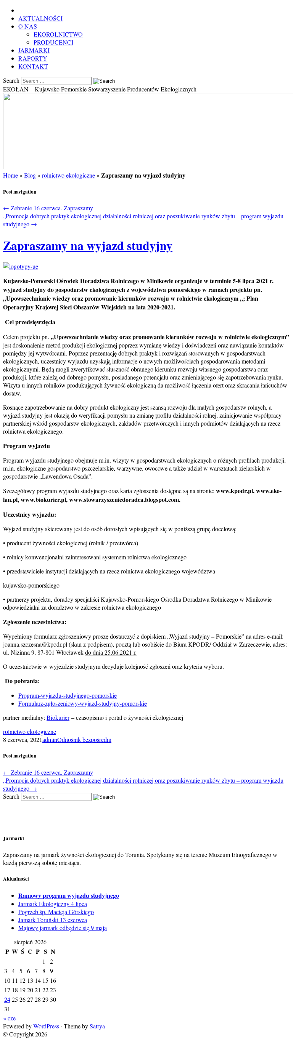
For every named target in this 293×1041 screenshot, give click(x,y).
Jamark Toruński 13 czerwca (52, 920)
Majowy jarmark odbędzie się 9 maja (62, 928)
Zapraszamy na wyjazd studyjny (87, 245)
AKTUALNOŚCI (40, 18)
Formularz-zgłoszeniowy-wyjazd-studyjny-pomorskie (82, 703)
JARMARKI (34, 50)
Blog (30, 175)
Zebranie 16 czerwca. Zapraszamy (48, 208)
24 (7, 999)
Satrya (97, 1026)
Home (10, 175)
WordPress (46, 1026)
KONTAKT (33, 66)
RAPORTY (32, 58)
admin (49, 739)
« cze (9, 1018)
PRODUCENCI (53, 42)
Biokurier (58, 717)
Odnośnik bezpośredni (84, 739)
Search (11, 80)
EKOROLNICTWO (58, 34)
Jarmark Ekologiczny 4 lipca (52, 904)
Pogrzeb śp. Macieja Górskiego (56, 912)
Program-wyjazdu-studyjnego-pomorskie (67, 695)
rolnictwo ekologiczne (68, 175)
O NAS (27, 26)
